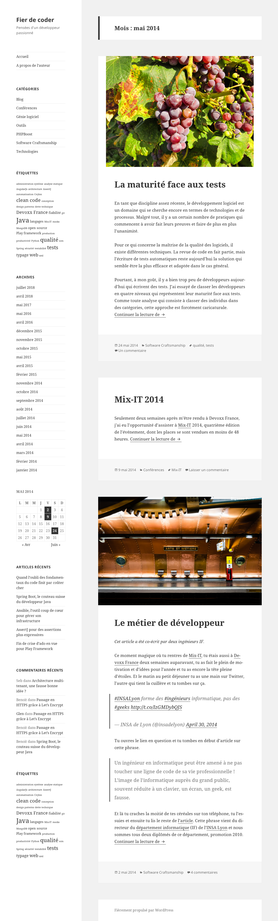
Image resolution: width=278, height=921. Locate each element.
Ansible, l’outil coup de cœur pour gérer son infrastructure (39, 615)
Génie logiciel (27, 116)
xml (41, 255)
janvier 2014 (26, 470)
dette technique (44, 206)
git (63, 212)
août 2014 (24, 409)
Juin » (55, 544)
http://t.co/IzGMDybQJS (156, 707)
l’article (185, 820)
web (34, 255)
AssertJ (47, 189)
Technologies (27, 151)
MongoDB (21, 228)
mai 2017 (23, 305)
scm (61, 240)
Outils (21, 125)
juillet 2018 (25, 287)
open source (37, 228)
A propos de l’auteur (33, 65)
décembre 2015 (29, 331)
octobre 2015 (27, 348)
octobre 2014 (27, 391)
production (48, 233)
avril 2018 (24, 296)
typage (22, 255)
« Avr (26, 544)
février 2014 (26, 461)
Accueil (22, 56)
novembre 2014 (29, 383)
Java (22, 220)
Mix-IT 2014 (139, 399)
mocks (56, 221)
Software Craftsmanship (36, 142)
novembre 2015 (29, 339)
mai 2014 (23, 435)
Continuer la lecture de (140, 314)
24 (55, 530)
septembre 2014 (29, 400)
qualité (49, 239)
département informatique (162, 827)
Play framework (28, 233)
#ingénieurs (177, 698)
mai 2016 (23, 313)
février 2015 (26, 374)
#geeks (121, 707)
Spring (20, 248)
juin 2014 (23, 426)
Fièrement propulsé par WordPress (143, 910)
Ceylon (38, 194)
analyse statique (53, 183)
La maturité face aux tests (170, 184)
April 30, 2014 (201, 724)
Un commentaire (132, 350)
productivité (23, 240)
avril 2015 (24, 365)
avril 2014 (24, 444)
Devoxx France (32, 212)
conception (47, 201)
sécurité (29, 248)
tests (52, 247)
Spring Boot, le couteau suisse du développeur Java (38, 746)
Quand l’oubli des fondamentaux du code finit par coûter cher (40, 582)
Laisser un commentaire (209, 469)
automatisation (24, 194)
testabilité (40, 248)
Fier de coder (35, 20)
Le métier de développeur (169, 622)
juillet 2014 (25, 418)
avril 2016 (24, 322)
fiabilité (55, 212)
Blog (19, 99)
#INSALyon (127, 698)
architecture (35, 189)
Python (35, 240)
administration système (29, 183)
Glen (20, 713)
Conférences (26, 108)
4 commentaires (204, 872)
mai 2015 (23, 357)
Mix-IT (48, 221)
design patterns (25, 206)
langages (36, 221)
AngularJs (21, 189)
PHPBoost (24, 134)
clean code (28, 200)
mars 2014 (24, 452)
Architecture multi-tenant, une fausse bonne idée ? (40, 685)
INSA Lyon (217, 827)
